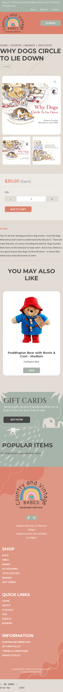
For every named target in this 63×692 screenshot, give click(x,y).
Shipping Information (16, 641)
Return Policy (11, 646)
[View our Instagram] (34, 517)
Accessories (10, 568)
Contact (55, 9)
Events (6, 618)
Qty (7, 192)
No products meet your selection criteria (20, 453)
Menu (51, 23)
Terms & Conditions (15, 650)
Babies (6, 564)
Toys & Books (11, 573)
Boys (5, 555)
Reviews (44, 9)
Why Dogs (45, 45)
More (3, 228)
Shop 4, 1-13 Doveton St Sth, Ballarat (19, 2)
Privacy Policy (11, 655)
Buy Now (17, 419)
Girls (5, 559)
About (33, 9)
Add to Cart (18, 209)
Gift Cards (9, 582)
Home (4, 45)
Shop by (16, 45)
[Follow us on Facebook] (28, 517)
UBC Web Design (35, 672)
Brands (30, 45)
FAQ (4, 614)
